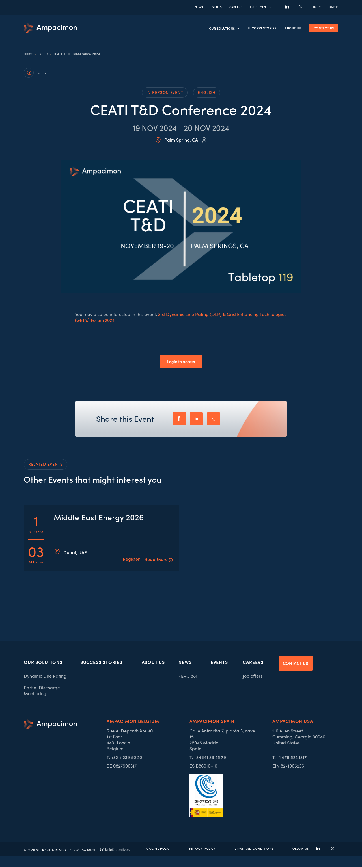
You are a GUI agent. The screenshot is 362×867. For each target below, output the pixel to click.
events (216, 7)
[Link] (50, 28)
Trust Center (261, 7)
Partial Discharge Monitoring (42, 690)
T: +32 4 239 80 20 (124, 757)
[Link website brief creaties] (115, 848)
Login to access (181, 361)
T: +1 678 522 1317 (289, 757)
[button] (320, 6)
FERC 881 (187, 676)
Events (43, 54)
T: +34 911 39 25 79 (207, 757)
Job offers (252, 676)
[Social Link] (287, 6)
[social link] (317, 848)
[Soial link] (332, 848)
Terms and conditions (253, 848)
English (207, 92)
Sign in (333, 6)
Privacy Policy (202, 848)
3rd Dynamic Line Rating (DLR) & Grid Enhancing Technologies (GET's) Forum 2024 (180, 317)
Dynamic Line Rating (45, 676)
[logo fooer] (50, 768)
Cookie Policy (159, 848)
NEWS (199, 7)
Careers (236, 7)
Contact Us (324, 28)
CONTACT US (295, 663)
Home (28, 54)
